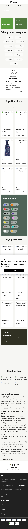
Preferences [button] (7, 266)
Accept (14, 270)
